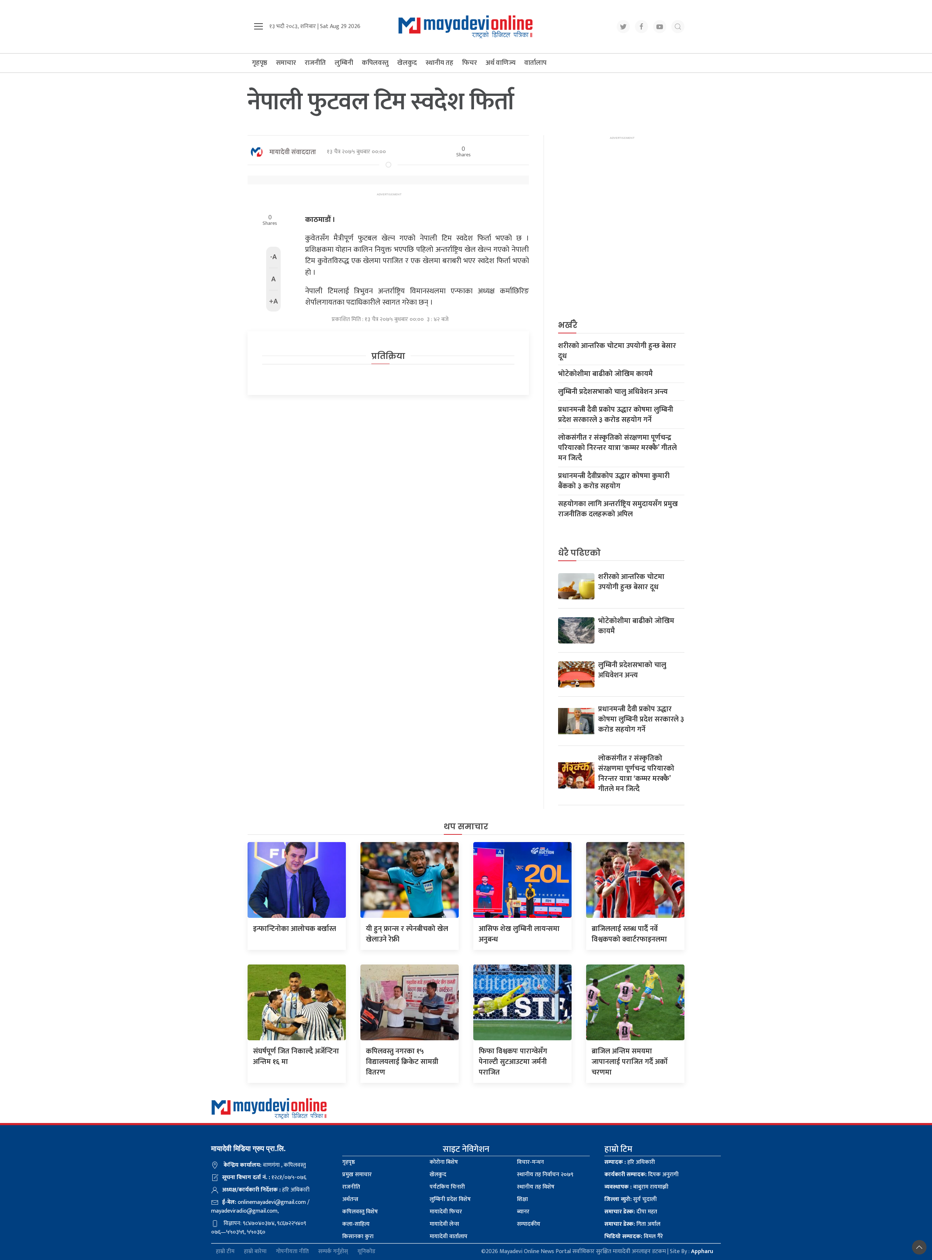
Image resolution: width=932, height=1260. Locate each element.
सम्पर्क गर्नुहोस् (333, 1251)
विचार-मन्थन (530, 1162)
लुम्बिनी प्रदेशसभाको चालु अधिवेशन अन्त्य (613, 392)
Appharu (702, 1251)
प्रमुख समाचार (357, 1174)
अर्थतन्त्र (350, 1199)
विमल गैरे (633, 1236)
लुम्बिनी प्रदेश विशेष (450, 1199)
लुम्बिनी (344, 63)
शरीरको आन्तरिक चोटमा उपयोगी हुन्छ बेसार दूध (617, 351)
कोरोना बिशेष (444, 1162)
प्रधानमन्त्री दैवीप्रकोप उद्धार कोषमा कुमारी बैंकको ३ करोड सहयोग (614, 481)
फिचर (469, 63)
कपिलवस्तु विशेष (360, 1212)
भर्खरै (567, 325)
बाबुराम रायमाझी (636, 1187)
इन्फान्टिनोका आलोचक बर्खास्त (294, 929)
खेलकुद (407, 63)
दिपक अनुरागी (641, 1174)
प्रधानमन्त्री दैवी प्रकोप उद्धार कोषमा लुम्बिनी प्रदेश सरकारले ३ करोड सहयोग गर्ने (615, 414)
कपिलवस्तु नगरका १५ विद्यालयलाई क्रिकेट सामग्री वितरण (402, 1062)
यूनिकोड (366, 1251)
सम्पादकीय (528, 1224)
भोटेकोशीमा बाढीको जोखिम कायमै (605, 374)
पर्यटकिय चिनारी (447, 1187)
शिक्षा (522, 1199)
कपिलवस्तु (375, 63)
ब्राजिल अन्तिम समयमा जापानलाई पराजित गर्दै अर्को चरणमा (630, 1062)
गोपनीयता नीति (292, 1251)
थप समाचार (466, 826)
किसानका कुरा (358, 1236)
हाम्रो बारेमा (255, 1251)
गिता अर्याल (632, 1224)
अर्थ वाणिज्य (501, 63)
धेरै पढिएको (579, 553)
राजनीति (315, 63)
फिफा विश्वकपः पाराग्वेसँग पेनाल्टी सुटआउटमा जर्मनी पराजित (513, 1062)
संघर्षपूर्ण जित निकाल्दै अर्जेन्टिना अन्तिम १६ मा (296, 1056)
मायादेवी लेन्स (444, 1224)
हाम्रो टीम (225, 1251)
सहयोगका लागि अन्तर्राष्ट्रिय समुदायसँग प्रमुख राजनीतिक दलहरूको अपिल (618, 509)
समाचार (286, 63)
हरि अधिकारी (629, 1162)
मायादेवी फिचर (446, 1212)
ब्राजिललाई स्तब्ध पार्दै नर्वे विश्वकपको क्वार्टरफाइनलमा (629, 934)
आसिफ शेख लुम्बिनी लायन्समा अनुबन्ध (519, 934)
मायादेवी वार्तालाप (448, 1236)
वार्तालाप (535, 63)
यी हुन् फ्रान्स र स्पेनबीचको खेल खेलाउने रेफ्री (407, 934)
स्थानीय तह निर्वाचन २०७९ (545, 1174)
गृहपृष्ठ (259, 63)
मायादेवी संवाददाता (292, 152)
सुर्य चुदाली (630, 1199)
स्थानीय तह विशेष (535, 1187)
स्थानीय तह (439, 63)
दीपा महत (630, 1212)
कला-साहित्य (356, 1224)
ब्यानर (523, 1212)
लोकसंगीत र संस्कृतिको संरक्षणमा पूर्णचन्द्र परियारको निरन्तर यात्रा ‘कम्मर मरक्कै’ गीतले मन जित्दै (617, 448)
